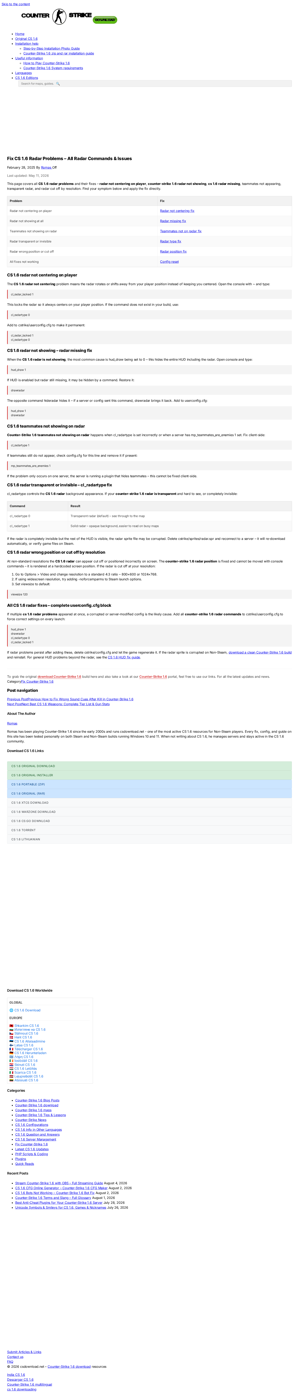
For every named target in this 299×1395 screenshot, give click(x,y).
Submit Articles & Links (24, 1352)
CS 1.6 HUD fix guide (124, 657)
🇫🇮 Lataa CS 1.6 (21, 1045)
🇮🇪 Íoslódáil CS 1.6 (23, 1061)
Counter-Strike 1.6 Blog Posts (37, 1100)
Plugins (20, 1159)
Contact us (15, 1357)
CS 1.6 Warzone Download (33, 811)
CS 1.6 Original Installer (32, 775)
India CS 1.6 (16, 1375)
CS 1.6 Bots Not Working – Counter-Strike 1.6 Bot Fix (55, 1193)
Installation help (26, 43)
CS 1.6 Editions (26, 78)
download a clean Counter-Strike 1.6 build (260, 652)
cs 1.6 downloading (21, 1389)
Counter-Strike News (30, 1120)
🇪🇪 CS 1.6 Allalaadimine (27, 1041)
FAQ (10, 1362)
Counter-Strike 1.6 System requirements (53, 68)
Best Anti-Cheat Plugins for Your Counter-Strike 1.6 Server (59, 1203)
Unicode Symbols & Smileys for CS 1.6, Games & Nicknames (60, 1207)
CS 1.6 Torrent (23, 830)
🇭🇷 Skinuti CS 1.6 (22, 1065)
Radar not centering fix (177, 211)
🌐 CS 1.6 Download (24, 1010)
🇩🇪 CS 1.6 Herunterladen (27, 1053)
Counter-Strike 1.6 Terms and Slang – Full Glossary (53, 1198)
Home (19, 34)
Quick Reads (24, 1164)
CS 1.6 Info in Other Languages (38, 1130)
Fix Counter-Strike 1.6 (37, 681)
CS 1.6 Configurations (31, 1125)
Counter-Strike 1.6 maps (33, 1110)
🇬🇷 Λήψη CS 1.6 (21, 1057)
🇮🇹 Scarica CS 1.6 (22, 1072)
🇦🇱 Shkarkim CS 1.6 (24, 1026)
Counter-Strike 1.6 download (36, 1105)
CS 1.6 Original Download (33, 766)
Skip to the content (16, 4)
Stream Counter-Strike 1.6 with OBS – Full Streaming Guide (59, 1183)
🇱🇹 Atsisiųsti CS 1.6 (23, 1080)
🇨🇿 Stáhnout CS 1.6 (23, 1033)
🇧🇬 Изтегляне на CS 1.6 (27, 1030)
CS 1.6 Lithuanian (25, 839)
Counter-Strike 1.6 (153, 677)
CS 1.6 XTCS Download (29, 802)
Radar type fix (170, 241)
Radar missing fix (173, 221)
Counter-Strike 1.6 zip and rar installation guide (58, 53)
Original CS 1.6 (26, 39)
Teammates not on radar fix (181, 231)
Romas (46, 167)
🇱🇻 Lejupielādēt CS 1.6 (26, 1076)
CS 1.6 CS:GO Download (30, 821)
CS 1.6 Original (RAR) (28, 793)
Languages (23, 73)
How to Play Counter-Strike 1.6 (46, 63)
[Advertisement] (149, 122)
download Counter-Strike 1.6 (59, 677)
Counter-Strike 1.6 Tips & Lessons (40, 1115)
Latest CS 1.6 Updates (32, 1149)
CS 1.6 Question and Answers (37, 1134)
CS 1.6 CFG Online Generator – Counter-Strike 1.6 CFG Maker (61, 1188)
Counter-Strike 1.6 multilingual (29, 1384)
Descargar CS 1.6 (20, 1380)
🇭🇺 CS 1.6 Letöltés (23, 1069)
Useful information (29, 58)
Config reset (169, 262)
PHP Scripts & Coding (31, 1154)
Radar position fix (173, 251)
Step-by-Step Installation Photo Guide (51, 48)
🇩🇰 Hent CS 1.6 (20, 1037)
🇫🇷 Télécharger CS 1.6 (26, 1049)
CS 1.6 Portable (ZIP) (28, 784)
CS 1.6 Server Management (35, 1139)
